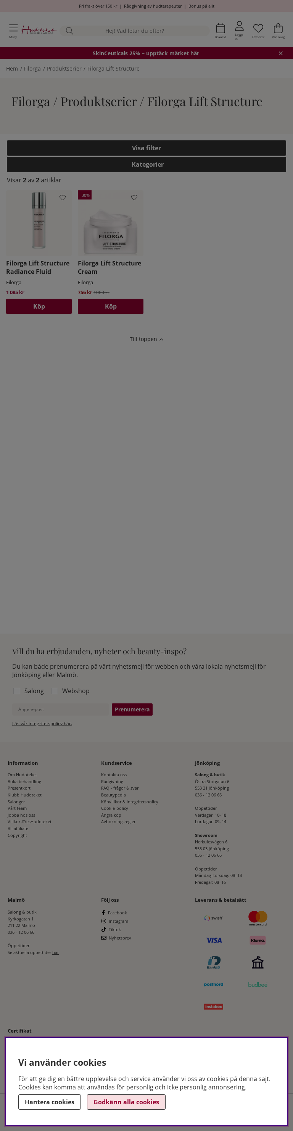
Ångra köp (111, 815)
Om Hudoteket (22, 774)
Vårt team (17, 808)
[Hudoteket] (39, 31)
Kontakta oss (114, 774)
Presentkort (19, 788)
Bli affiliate (18, 828)
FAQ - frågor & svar (119, 788)
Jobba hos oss (21, 815)
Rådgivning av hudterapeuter (153, 6)
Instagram (118, 921)
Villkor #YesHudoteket (30, 821)
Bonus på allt (201, 6)
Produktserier (64, 68)
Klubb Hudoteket (25, 795)
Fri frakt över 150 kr (98, 6)
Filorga (32, 68)
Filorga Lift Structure (113, 68)
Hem (12, 68)
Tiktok (115, 929)
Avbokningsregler (118, 821)
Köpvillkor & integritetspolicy (129, 801)
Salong (34, 691)
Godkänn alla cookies (126, 1102)
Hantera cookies (49, 1102)
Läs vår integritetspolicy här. (42, 723)
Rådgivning (112, 781)
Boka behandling (24, 781)
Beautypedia (113, 795)
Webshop (76, 691)
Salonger (16, 801)
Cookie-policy (114, 808)
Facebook (117, 912)
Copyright (17, 835)
